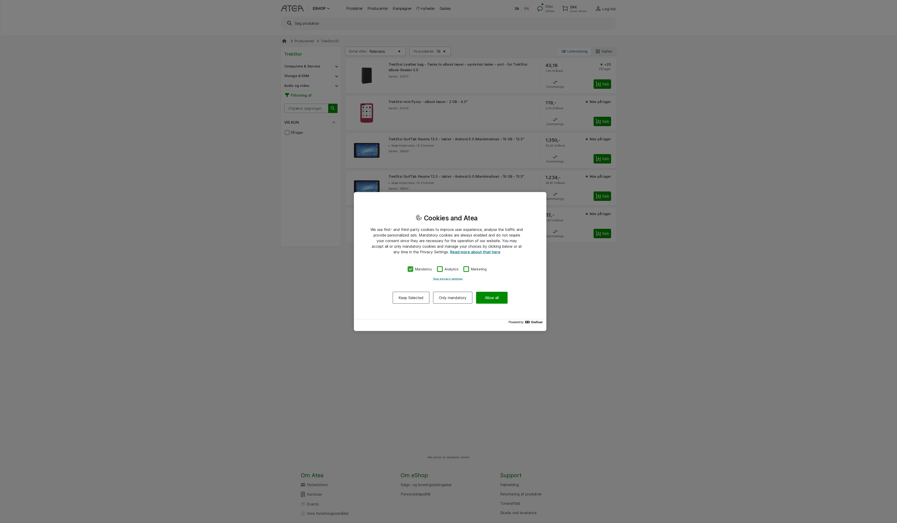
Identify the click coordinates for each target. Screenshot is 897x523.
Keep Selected (411, 297)
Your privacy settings (448, 278)
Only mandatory (452, 297)
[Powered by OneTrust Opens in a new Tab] (526, 323)
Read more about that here (475, 252)
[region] (450, 261)
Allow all (492, 297)
